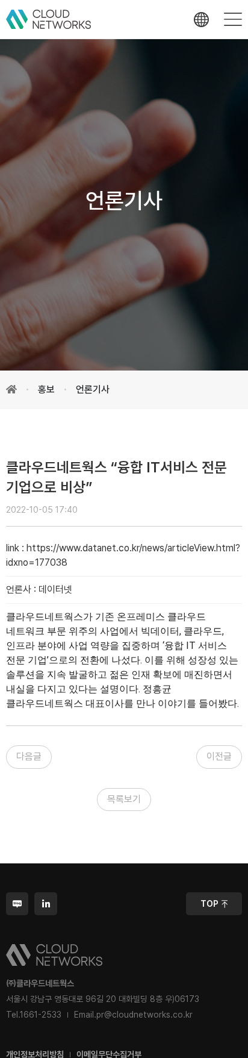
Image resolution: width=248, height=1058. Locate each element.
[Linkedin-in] (45, 903)
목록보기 (124, 799)
